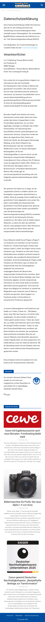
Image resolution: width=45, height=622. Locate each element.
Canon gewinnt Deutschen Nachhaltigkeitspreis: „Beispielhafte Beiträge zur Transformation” (22, 580)
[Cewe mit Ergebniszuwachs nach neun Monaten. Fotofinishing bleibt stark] (22, 419)
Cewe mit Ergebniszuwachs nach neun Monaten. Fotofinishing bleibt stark (22, 433)
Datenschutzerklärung (31, 615)
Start (3, 10)
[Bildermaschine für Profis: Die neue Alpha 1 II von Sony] (22, 482)
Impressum (10, 615)
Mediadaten (19, 615)
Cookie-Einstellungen (30, 48)
